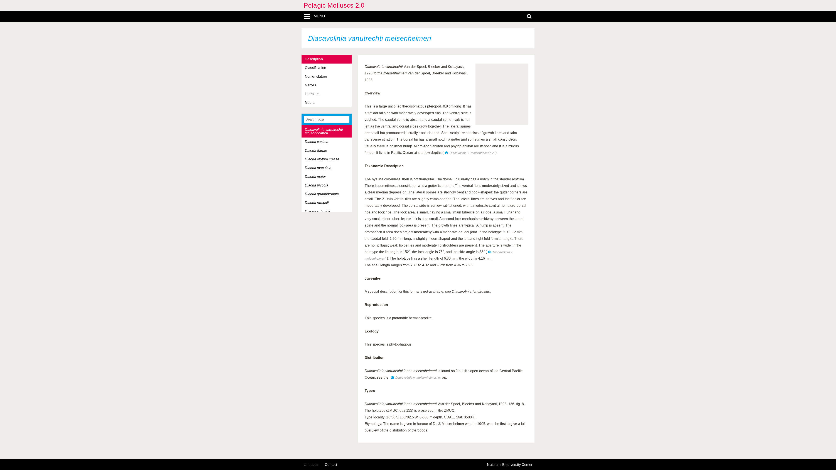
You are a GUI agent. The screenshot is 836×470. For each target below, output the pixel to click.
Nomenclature (316, 76)
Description (314, 59)
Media (310, 102)
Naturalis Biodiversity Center (509, 465)
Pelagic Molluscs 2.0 (334, 5)
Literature (312, 94)
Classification (315, 68)
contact (331, 465)
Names (310, 85)
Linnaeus (311, 465)
